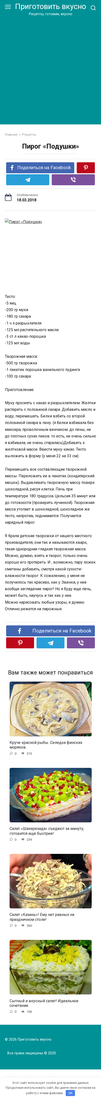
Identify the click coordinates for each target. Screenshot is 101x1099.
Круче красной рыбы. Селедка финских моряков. (46, 745)
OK (70, 1093)
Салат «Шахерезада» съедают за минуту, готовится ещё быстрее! (47, 831)
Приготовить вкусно (50, 6)
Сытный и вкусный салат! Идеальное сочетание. (44, 1003)
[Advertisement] (50, 69)
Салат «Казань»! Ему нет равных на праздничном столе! (42, 917)
